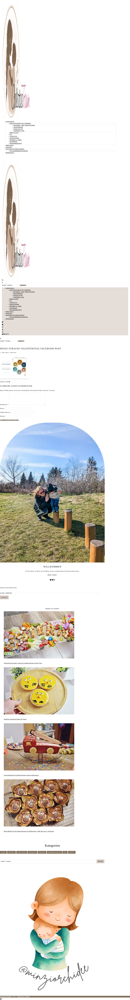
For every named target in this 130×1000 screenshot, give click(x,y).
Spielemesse (18, 127)
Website (2, 416)
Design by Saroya (23, 996)
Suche (100, 861)
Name (2, 408)
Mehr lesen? (52, 575)
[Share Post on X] (8, 381)
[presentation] (54, 635)
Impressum (10, 152)
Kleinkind (13, 141)
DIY (11, 134)
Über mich (10, 145)
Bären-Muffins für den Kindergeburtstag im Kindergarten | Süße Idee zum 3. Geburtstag (29, 831)
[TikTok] (6, 334)
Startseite (10, 121)
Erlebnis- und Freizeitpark (24, 125)
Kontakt (9, 147)
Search (23, 285)
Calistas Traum (5, 996)
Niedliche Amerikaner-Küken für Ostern (15, 719)
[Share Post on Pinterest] (9, 381)
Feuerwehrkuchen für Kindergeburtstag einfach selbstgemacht (21, 775)
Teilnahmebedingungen (19, 150)
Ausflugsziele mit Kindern (20, 123)
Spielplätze (18, 129)
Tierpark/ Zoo (19, 130)
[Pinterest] (4, 334)
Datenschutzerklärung (15, 149)
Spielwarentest (16, 143)
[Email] (2, 334)
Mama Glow (14, 132)
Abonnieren (4, 597)
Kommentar (4, 404)
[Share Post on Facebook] (7, 381)
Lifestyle (13, 136)
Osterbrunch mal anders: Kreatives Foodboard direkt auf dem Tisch (23, 663)
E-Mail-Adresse (5, 412)
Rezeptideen (14, 138)
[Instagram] (5, 334)
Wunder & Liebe (16, 140)
